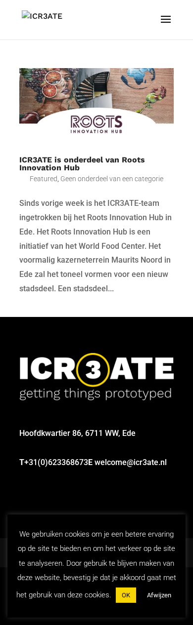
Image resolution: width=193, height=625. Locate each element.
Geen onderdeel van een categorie (111, 179)
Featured (43, 179)
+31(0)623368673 (56, 462)
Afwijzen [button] (159, 595)
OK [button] (126, 595)
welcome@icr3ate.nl (131, 462)
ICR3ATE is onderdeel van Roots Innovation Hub (82, 163)
